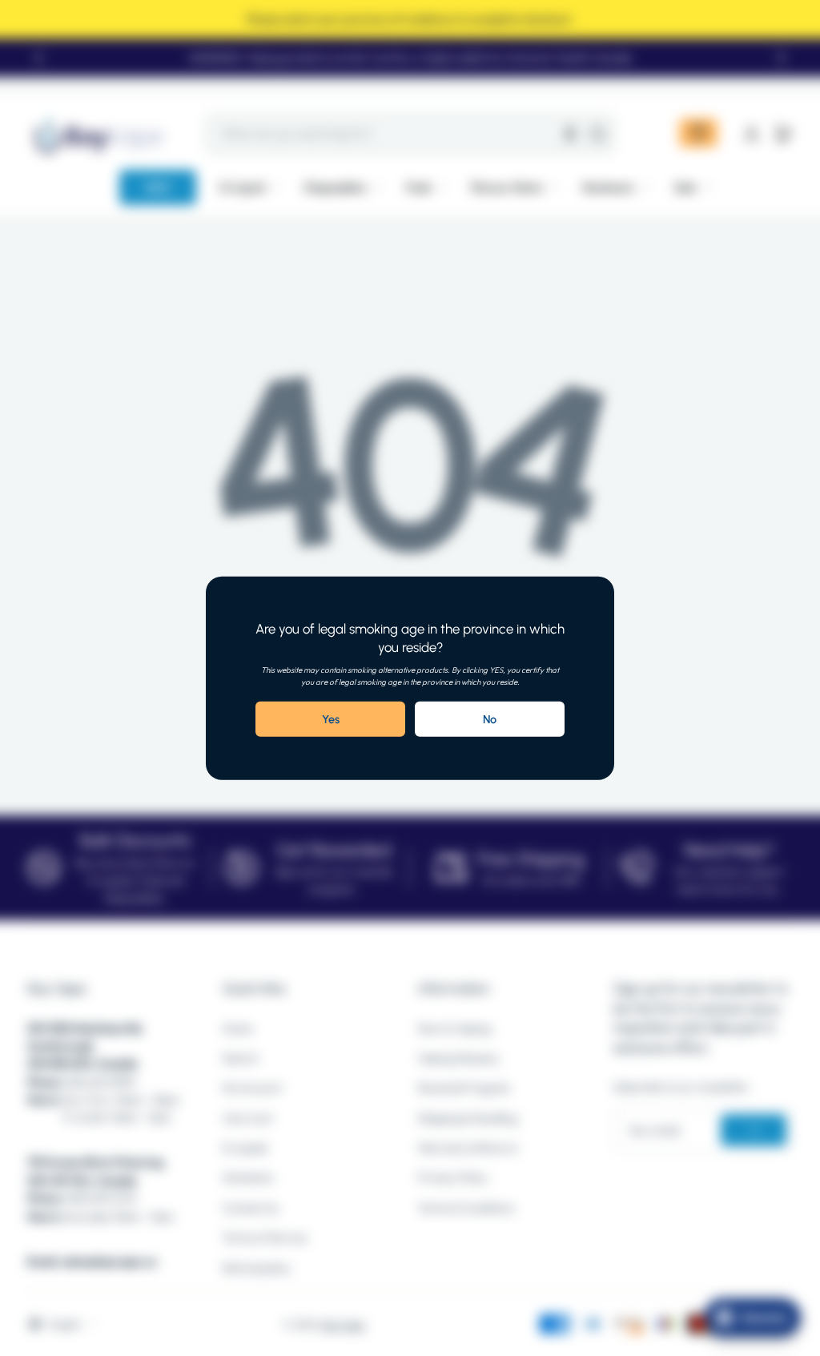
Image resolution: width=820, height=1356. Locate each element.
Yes (331, 719)
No (489, 719)
